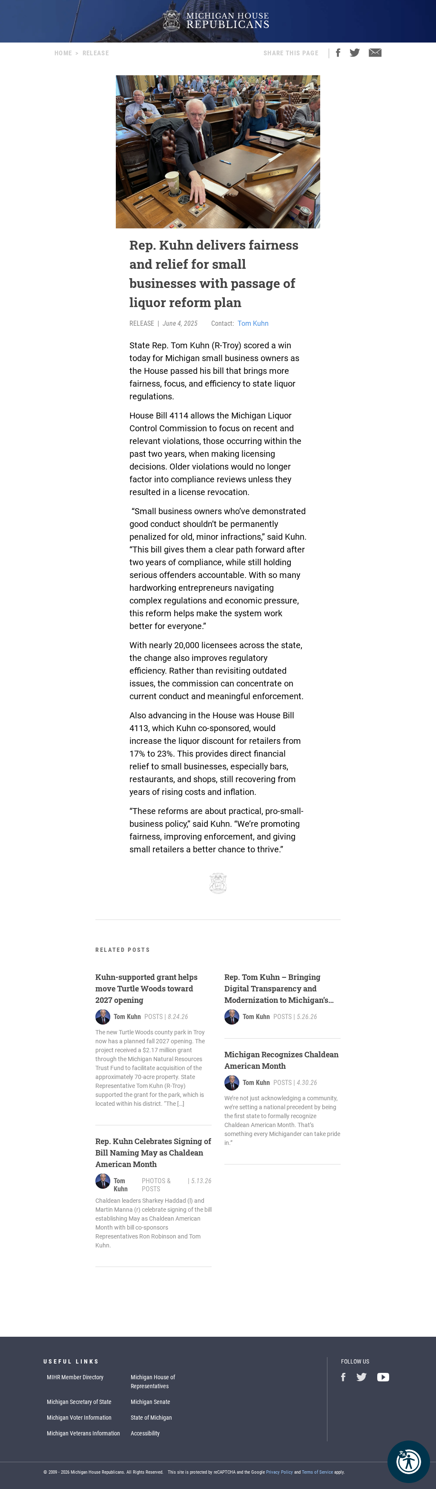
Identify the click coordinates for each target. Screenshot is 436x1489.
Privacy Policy (279, 1472)
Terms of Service (317, 1472)
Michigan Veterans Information (83, 1433)
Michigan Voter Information (79, 1417)
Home (63, 53)
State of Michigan (151, 1417)
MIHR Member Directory (75, 1377)
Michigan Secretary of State (79, 1401)
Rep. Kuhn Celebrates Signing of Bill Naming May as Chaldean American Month (153, 1152)
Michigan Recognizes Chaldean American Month (281, 1060)
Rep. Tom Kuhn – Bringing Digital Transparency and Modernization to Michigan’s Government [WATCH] (276, 989)
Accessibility (145, 1433)
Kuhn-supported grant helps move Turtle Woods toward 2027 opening (146, 988)
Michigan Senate (150, 1401)
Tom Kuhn (253, 323)
